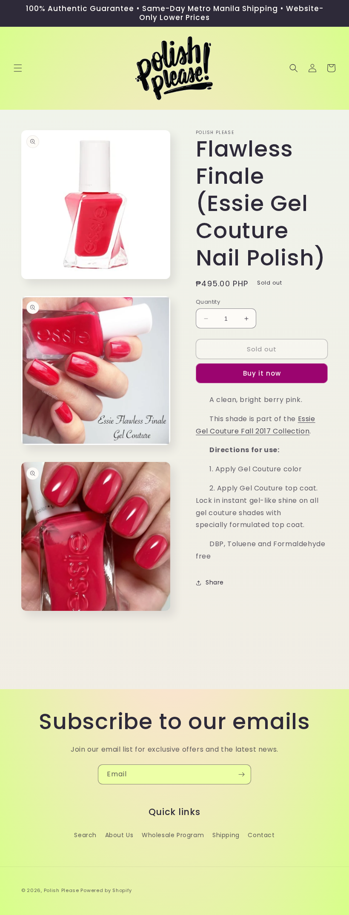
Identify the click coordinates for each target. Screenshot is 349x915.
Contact (261, 835)
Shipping (226, 835)
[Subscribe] (241, 774)
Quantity (208, 302)
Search (85, 835)
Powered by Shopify (106, 890)
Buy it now (262, 373)
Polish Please (61, 890)
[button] (18, 68)
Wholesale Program (173, 835)
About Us (119, 835)
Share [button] (215, 582)
